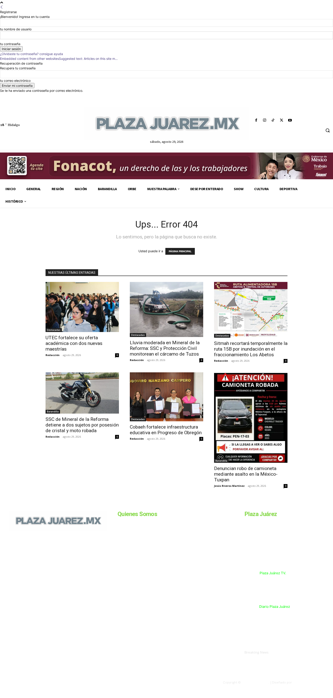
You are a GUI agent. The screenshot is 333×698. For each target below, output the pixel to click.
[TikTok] (273, 120)
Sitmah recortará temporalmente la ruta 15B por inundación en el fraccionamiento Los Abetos (250, 349)
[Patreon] (33, 561)
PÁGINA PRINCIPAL (180, 251)
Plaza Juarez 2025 (255, 682)
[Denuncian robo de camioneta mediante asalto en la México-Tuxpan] (250, 417)
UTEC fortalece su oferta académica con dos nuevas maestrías (74, 343)
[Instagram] (265, 120)
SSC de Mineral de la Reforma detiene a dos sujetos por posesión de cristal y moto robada (82, 425)
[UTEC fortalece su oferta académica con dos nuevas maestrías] (82, 307)
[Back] (1, 7)
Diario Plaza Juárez (274, 606)
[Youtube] (290, 120)
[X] (281, 120)
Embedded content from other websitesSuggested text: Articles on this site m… (59, 59)
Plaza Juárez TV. (273, 573)
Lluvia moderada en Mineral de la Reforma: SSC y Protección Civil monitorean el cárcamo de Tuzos (165, 348)
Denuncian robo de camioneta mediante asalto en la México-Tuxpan (246, 474)
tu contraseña (10, 44)
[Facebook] (256, 120)
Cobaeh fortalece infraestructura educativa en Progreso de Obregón (166, 429)
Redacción (53, 355)
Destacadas (53, 330)
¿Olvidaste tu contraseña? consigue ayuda (31, 54)
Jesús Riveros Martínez (229, 485)
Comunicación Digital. (308, 682)
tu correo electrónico (15, 80)
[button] (327, 130)
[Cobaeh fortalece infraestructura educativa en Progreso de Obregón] (166, 396)
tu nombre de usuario (15, 29)
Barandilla (53, 411)
